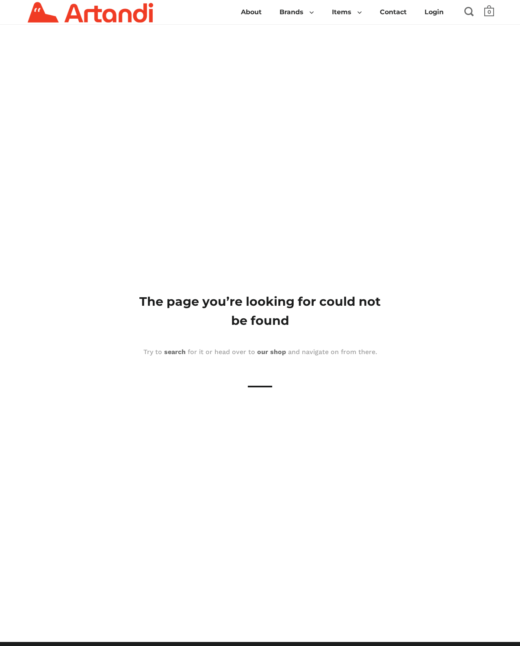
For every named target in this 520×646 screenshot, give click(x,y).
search (175, 352)
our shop (271, 352)
